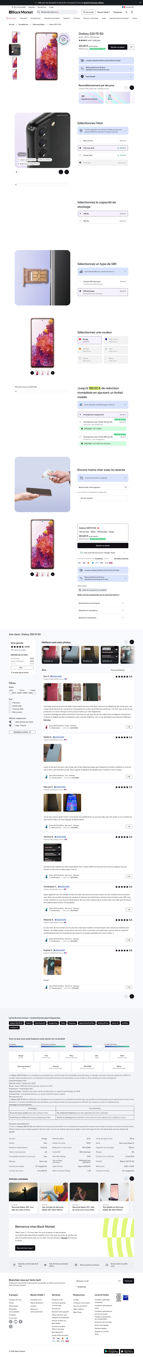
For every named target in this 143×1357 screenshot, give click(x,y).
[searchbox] (59, 12)
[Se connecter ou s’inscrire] (126, 12)
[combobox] (102, 487)
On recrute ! (13, 1318)
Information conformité (121, 558)
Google (64, 1238)
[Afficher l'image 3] (48, 373)
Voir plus (47, 720)
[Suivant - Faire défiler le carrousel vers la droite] (132, 87)
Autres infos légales (102, 1325)
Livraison (33, 1306)
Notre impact (13, 1306)
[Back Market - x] (11, 1326)
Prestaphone (99, 558)
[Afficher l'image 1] (37, 373)
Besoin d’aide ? (104, 12)
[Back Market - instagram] (11, 1321)
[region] (106, 98)
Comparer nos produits (81, 1303)
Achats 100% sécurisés (60, 1335)
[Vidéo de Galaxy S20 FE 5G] (15, 50)
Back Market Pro (57, 1332)
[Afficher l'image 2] (42, 373)
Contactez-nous (36, 1300)
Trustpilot (12, 1315)
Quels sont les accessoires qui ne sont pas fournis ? (98, 595)
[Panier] (132, 12)
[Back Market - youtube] (15, 1321)
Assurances (56, 1309)
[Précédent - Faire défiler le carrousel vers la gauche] (126, 87)
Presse (11, 1303)
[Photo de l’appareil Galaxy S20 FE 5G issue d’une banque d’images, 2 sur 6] (15, 62)
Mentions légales (101, 1328)
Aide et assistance (36, 1303)
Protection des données (103, 1322)
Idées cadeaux (78, 1309)
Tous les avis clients (80, 1306)
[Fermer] (140, 2)
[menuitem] (35, 18)
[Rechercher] (38, 12)
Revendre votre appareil (60, 1312)
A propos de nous (15, 1300)
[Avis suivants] (132, 996)
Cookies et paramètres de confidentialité (103, 1318)
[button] (63, 39)
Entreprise (118, 12)
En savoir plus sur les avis (20, 672)
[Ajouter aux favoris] (131, 47)
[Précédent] (32, 373)
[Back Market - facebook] (20, 1321)
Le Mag (75, 1300)
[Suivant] (53, 373)
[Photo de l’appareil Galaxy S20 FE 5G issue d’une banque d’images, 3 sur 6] (15, 74)
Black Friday (77, 1312)
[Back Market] (21, 12)
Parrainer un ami (57, 1300)
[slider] (10, 692)
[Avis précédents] (126, 996)
